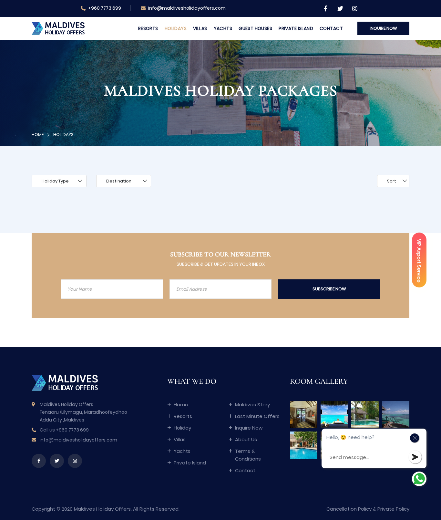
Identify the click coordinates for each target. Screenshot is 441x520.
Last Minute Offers (257, 416)
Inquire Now (249, 427)
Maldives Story (252, 404)
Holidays (176, 28)
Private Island (296, 28)
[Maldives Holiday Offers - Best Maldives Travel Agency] (58, 28)
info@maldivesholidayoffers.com (187, 8)
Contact (331, 28)
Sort (391, 181)
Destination (118, 181)
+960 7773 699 (104, 8)
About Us (246, 439)
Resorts (148, 28)
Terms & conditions (248, 455)
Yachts (223, 28)
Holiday (182, 427)
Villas (200, 28)
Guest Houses (255, 28)
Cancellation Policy (349, 508)
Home (38, 134)
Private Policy (393, 508)
